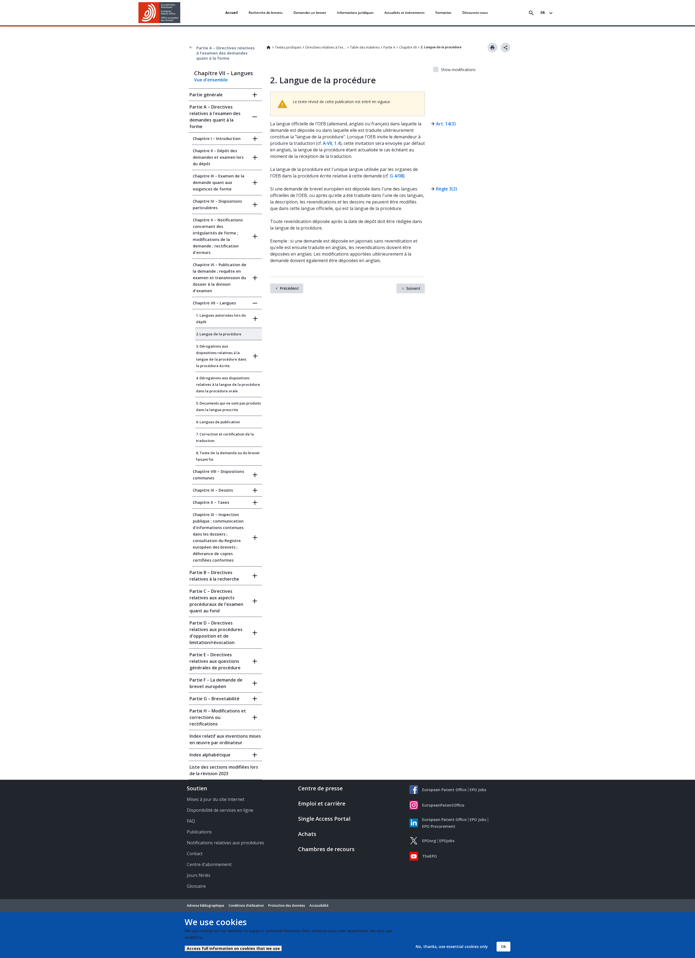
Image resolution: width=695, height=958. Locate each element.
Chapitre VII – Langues (214, 302)
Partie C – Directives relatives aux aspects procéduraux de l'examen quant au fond (216, 601)
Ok (503, 946)
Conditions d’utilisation (246, 905)
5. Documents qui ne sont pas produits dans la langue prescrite (228, 406)
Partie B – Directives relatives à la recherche (214, 575)
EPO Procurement (438, 826)
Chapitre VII (408, 47)
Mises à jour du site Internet (215, 799)
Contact (195, 854)
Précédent (289, 288)
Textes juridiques (288, 47)
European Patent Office (444, 789)
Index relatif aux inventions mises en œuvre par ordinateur (225, 739)
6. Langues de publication (218, 421)
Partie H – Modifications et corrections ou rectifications (217, 717)
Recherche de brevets (266, 12)
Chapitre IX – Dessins (213, 490)
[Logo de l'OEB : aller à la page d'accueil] (159, 12)
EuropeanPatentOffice (443, 805)
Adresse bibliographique (205, 905)
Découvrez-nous (475, 12)
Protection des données (286, 905)
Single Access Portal (324, 818)
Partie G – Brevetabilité (214, 699)
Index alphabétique (209, 755)
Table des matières (365, 47)
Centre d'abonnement (209, 864)
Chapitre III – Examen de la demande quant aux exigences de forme (218, 182)
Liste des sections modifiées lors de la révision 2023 (223, 770)
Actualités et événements (404, 12)
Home (268, 47)
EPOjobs (446, 840)
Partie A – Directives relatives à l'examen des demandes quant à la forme (225, 53)
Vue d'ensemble (211, 80)
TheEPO (429, 856)
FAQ (191, 821)
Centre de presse (320, 788)
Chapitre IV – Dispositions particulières (217, 204)
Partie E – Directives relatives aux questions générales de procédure (215, 661)
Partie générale (206, 95)
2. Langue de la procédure (218, 334)
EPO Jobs (478, 789)
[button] (181, 13)
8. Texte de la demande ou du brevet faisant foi (228, 456)
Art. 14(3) (446, 124)
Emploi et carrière (321, 803)
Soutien (197, 788)
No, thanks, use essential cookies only (452, 946)
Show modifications (458, 69)
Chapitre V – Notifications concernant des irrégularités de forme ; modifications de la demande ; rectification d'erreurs (218, 236)
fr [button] (543, 12)
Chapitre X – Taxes (211, 502)
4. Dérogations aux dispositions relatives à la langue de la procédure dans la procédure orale (228, 384)
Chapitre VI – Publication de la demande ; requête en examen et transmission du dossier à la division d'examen (219, 277)
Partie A (389, 47)
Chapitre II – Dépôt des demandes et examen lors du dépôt (218, 157)
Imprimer (492, 47)
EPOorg (429, 840)
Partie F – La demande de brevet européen (215, 683)
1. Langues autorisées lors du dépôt (221, 318)
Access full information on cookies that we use (233, 948)
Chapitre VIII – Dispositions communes (218, 474)
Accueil (231, 12)
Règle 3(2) (446, 189)
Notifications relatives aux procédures (225, 843)
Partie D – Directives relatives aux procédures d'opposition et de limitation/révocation (215, 632)
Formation (443, 12)
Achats (307, 834)
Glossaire (196, 886)
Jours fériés (198, 875)
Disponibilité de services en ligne (220, 810)
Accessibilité (318, 905)
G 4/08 (396, 176)
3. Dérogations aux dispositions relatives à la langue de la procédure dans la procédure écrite (221, 356)
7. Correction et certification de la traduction (225, 437)
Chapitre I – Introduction (217, 138)
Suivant (413, 288)
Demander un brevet (309, 12)
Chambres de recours (326, 849)
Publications (199, 832)
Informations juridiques (355, 12)
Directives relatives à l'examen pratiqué (325, 47)
